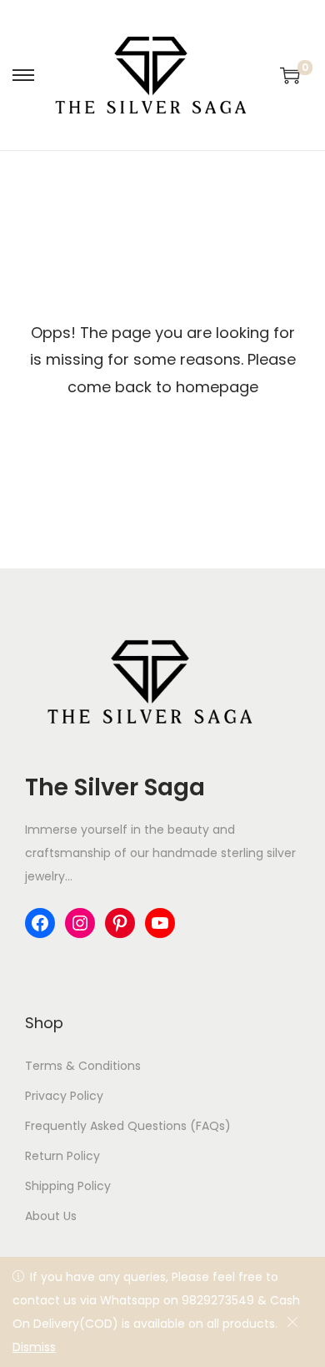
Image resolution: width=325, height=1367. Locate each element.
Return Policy (62, 1156)
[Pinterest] (120, 923)
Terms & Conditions (83, 1065)
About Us (51, 1216)
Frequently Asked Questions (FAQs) (128, 1125)
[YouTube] (160, 923)
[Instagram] (80, 923)
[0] (290, 75)
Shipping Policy (68, 1186)
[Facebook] (40, 923)
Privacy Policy (64, 1095)
